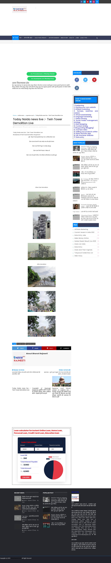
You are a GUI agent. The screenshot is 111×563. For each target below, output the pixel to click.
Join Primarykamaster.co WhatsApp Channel (42, 74)
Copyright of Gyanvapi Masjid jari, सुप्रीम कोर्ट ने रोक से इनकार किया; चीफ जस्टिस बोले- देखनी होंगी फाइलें (41, 390)
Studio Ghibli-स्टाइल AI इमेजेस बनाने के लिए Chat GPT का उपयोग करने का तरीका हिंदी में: (90, 159)
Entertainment (54, 38)
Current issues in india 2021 (84, 232)
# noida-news (20, 344)
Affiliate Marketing (81, 229)
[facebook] (81, 1)
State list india (80, 244)
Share (36, 348)
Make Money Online (82, 238)
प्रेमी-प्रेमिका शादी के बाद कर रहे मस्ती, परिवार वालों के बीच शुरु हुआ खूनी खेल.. (90, 166)
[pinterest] (87, 1)
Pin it (51, 348)
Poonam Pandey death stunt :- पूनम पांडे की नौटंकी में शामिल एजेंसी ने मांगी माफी (90, 206)
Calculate (25, 477)
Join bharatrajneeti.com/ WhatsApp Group (42, 78)
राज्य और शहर (28, 38)
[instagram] (93, 1)
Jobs (77, 38)
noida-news (21, 115)
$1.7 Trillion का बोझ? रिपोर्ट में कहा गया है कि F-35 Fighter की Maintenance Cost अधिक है (90, 181)
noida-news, (35, 127)
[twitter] (84, 1)
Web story (64, 38)
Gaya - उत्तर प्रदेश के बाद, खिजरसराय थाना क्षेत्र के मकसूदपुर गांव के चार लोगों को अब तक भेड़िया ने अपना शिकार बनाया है (85, 198)
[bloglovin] (90, 1)
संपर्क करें (15, 42)
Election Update (40, 38)
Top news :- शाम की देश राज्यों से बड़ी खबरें (85, 212)
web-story (78, 256)
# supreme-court (30, 344)
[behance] (91, 560)
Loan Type (83, 38)
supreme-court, (43, 127)
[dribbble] (85, 560)
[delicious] (97, 560)
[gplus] (76, 560)
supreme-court (30, 115)
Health (71, 38)
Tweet (22, 348)
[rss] (88, 560)
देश (20, 38)
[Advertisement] (67, 21)
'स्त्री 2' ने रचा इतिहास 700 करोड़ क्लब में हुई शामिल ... (89, 172)
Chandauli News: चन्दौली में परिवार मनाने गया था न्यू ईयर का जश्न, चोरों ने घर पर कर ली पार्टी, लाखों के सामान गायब (89, 218)
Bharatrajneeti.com (16, 558)
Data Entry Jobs (80, 235)
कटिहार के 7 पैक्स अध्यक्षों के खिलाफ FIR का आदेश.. (89, 188)
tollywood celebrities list (84, 253)
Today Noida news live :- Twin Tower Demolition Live (21, 389)
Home (16, 38)
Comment (66, 348)
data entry (78, 247)
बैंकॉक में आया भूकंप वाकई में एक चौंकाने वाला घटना (30, 497)
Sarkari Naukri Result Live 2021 (85, 241)
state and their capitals (83, 250)
